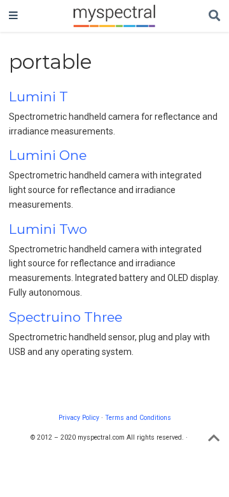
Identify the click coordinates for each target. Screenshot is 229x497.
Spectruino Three (65, 317)
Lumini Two (48, 229)
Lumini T (38, 96)
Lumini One (48, 155)
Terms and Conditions (138, 418)
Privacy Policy (79, 418)
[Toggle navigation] (13, 16)
